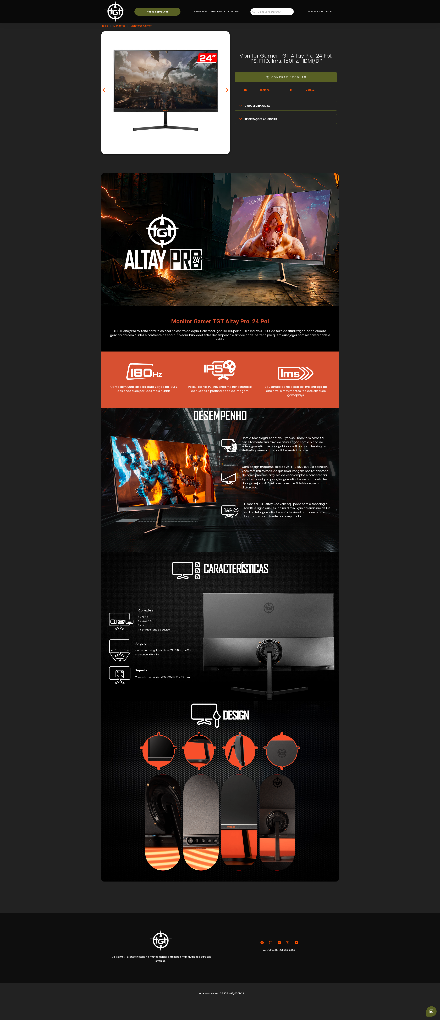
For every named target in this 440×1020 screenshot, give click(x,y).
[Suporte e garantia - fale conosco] (431, 1011)
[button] (104, 90)
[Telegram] (279, 942)
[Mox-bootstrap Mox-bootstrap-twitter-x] (288, 942)
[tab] (286, 105)
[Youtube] (296, 942)
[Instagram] (270, 942)
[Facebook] (262, 942)
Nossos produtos (157, 11)
